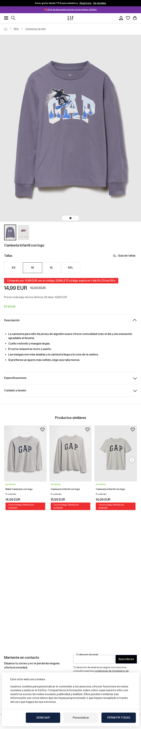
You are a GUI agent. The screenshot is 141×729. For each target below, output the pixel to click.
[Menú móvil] (6, 18)
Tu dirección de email (87, 654)
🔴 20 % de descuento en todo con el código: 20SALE (70, 9)
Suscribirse (126, 659)
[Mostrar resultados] (13, 18)
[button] (70, 218)
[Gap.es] (70, 18)
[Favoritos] (128, 18)
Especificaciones (15, 378)
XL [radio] (51, 267)
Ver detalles (99, 3)
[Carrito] (135, 18)
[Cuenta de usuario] (121, 18)
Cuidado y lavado (15, 390)
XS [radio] (13, 267)
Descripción (12, 320)
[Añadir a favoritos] (42, 429)
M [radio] (32, 267)
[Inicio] (5, 28)
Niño (16, 28)
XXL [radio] (70, 267)
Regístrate (85, 3)
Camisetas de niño (35, 28)
